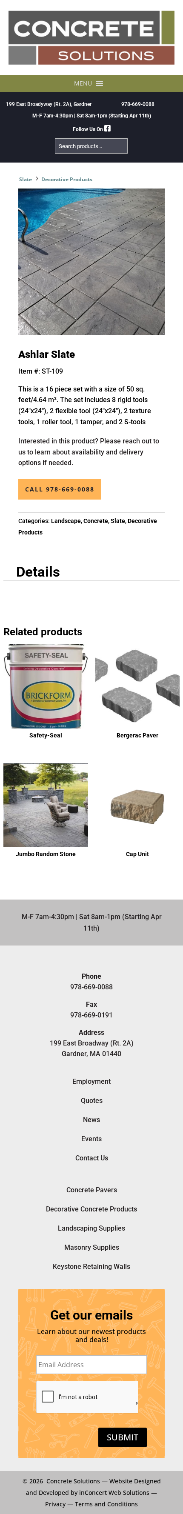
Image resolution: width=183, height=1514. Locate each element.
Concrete (95, 520)
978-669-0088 (137, 104)
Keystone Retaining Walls (91, 1267)
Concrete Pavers (91, 1190)
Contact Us (91, 1158)
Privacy (55, 1504)
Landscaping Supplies (91, 1228)
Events (91, 1139)
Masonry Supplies (91, 1247)
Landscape (66, 520)
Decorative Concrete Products (91, 1209)
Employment (91, 1081)
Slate (25, 179)
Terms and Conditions (106, 1504)
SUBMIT (122, 1437)
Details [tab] (38, 572)
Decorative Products (66, 179)
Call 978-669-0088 (59, 489)
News (91, 1120)
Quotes (92, 1101)
